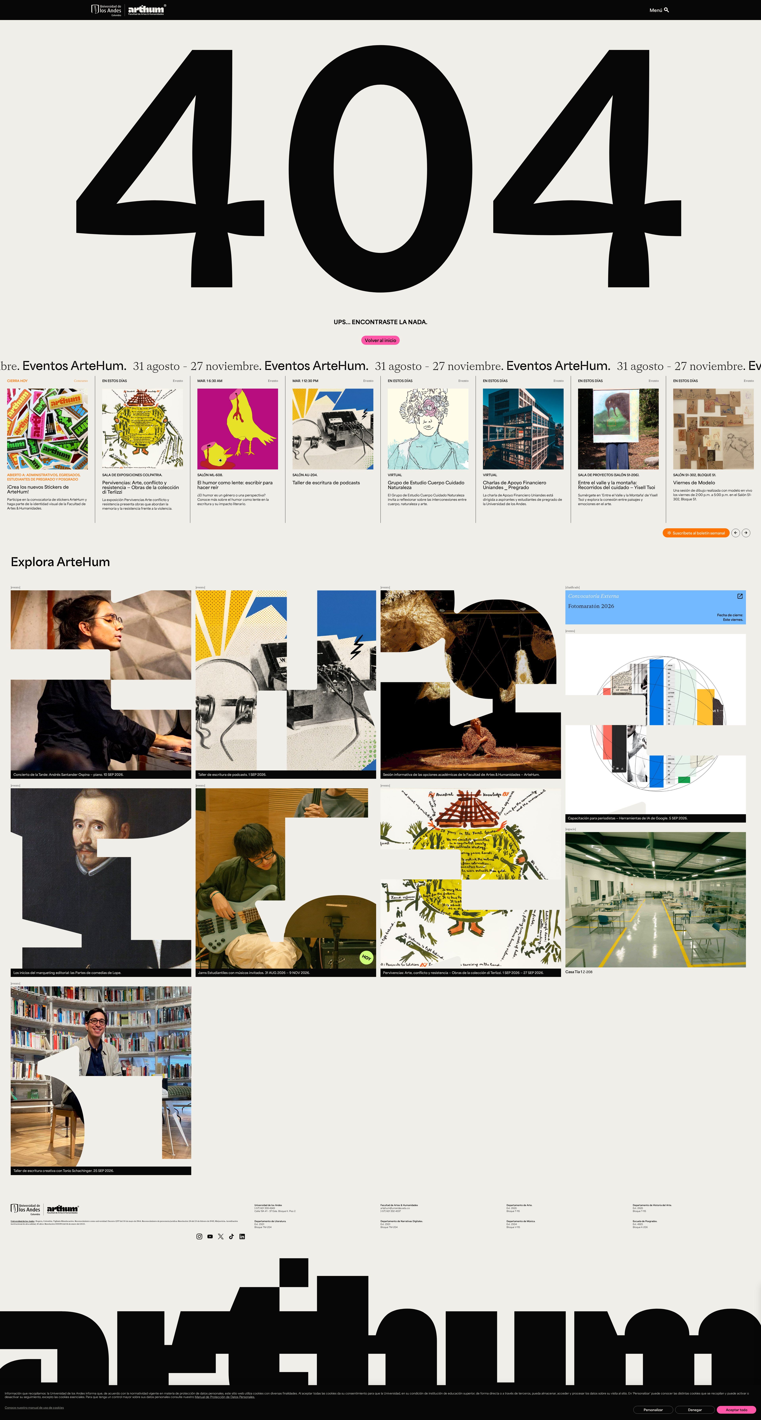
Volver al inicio (380, 340)
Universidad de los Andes (22, 1221)
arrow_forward (746, 532)
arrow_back (735, 532)
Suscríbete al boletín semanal (699, 532)
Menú (656, 10)
